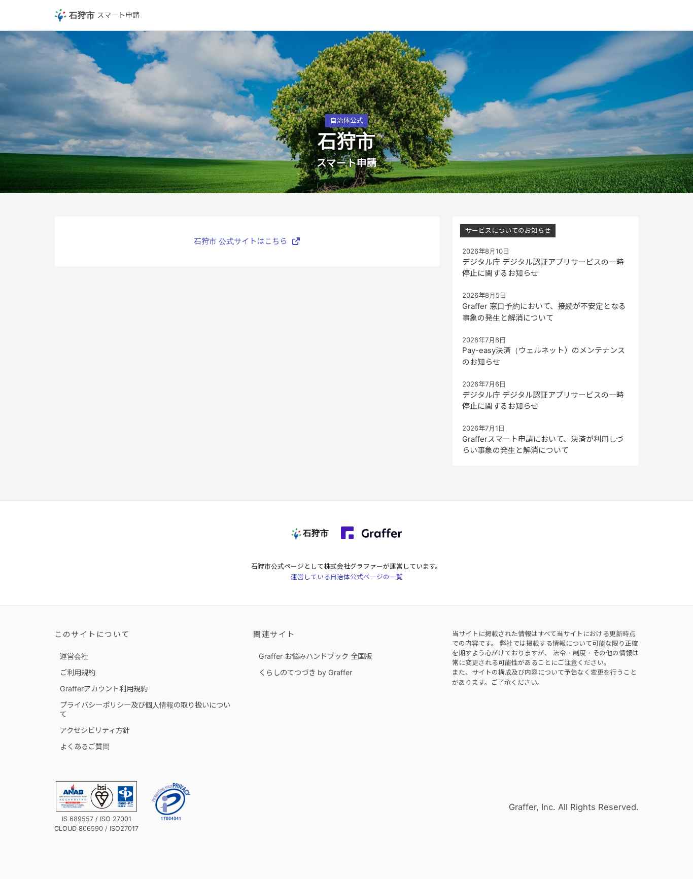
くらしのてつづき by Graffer (305, 672)
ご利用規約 (77, 672)
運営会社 (74, 656)
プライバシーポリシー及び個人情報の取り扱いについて (145, 709)
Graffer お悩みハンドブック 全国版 (315, 656)
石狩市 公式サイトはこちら (240, 241)
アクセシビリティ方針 (95, 730)
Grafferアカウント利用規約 (104, 688)
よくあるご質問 (85, 746)
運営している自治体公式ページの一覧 (347, 577)
